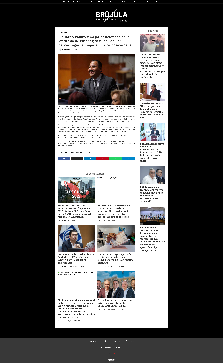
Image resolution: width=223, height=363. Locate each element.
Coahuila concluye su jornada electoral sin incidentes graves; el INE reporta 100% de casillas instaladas (115, 258)
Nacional (82, 2)
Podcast (126, 2)
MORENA (88, 153)
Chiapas (67, 153)
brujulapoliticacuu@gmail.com (111, 347)
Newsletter (116, 341)
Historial (103, 341)
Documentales (139, 2)
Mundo (92, 2)
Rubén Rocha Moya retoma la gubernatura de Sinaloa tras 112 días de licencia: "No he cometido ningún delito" (152, 152)
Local (72, 2)
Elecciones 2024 (77, 153)
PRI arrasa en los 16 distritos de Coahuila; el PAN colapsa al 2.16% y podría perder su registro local (76, 258)
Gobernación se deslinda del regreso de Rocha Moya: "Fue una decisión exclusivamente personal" (151, 194)
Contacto (92, 341)
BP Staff (66, 50)
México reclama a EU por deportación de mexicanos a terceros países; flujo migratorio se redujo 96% (152, 110)
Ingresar (130, 341)
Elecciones (115, 2)
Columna (103, 2)
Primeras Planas (154, 2)
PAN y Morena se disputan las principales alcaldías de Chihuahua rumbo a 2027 (114, 303)
